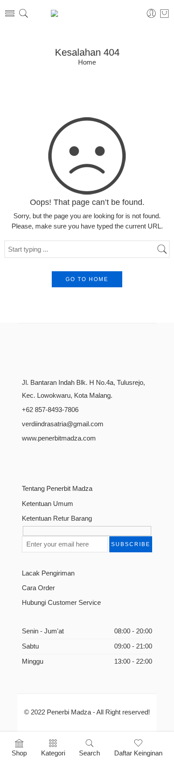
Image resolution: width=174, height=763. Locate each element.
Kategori (53, 753)
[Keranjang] (164, 13)
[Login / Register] (151, 13)
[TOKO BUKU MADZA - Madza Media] (87, 13)
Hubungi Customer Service (61, 602)
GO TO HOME (87, 279)
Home (87, 62)
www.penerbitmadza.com (59, 438)
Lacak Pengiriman (48, 573)
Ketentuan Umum (47, 503)
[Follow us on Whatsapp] (87, 460)
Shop (19, 753)
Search (89, 753)
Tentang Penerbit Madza (57, 488)
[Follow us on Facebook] (25, 460)
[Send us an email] (40, 460)
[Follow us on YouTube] (72, 460)
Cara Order (38, 588)
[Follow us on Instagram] (56, 460)
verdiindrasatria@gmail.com (63, 424)
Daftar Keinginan (138, 753)
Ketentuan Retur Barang (57, 518)
